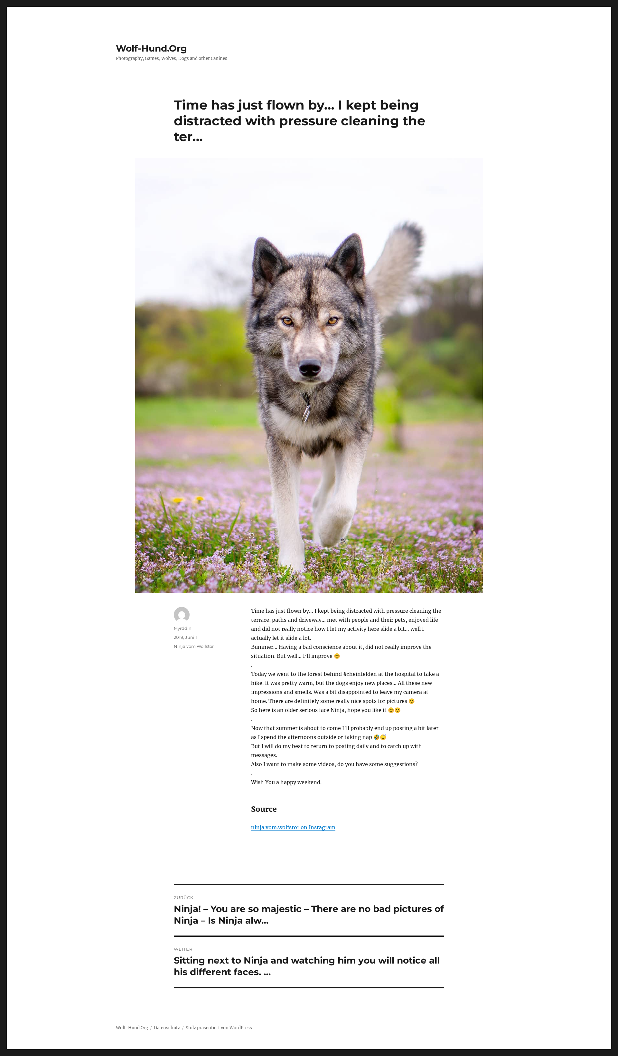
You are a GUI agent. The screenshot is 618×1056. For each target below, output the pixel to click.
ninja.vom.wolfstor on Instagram (293, 827)
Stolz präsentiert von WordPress (219, 1028)
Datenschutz (167, 1028)
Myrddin (183, 628)
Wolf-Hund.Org (151, 48)
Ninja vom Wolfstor (194, 646)
